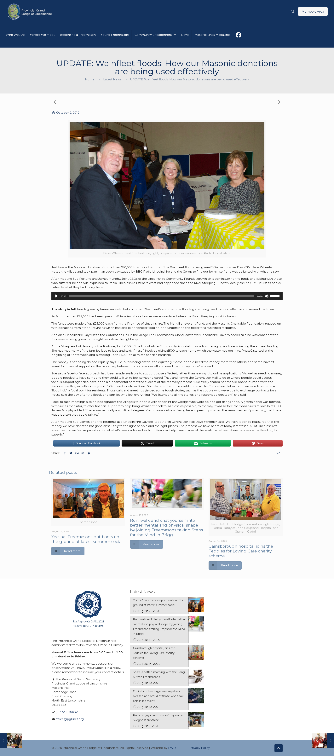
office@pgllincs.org (69, 719)
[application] (167, 296)
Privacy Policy (200, 748)
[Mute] (267, 296)
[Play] (56, 296)
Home (90, 79)
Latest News (112, 79)
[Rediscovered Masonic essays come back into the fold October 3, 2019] (323, 740)
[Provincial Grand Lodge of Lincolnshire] (30, 11)
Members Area (313, 11)
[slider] (275, 295)
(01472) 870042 (66, 712)
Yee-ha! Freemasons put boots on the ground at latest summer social (87, 539)
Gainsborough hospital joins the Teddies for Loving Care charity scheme (241, 551)
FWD (172, 748)
